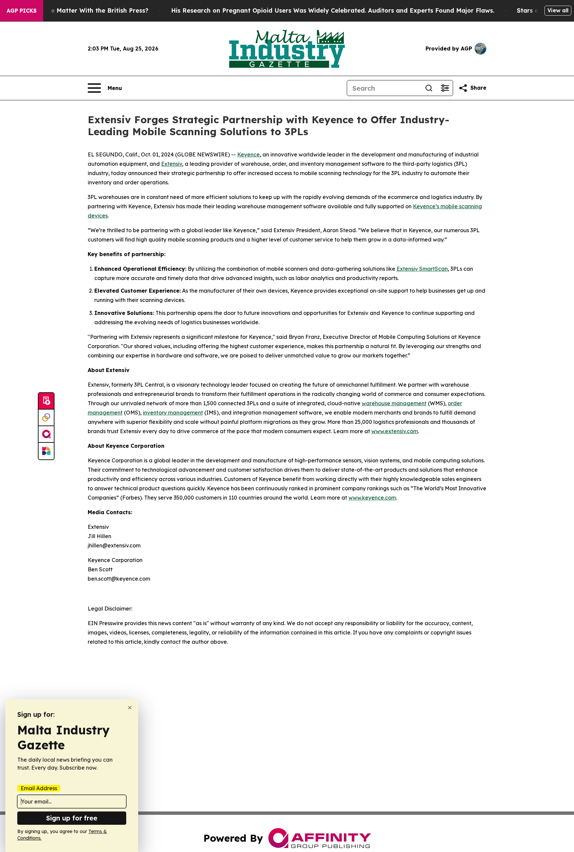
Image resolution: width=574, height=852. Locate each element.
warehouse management (394, 403)
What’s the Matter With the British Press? (85, 10)
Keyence (248, 154)
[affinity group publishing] (46, 434)
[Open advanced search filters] (445, 88)
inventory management (173, 412)
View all (557, 10)
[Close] (130, 708)
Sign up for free (71, 818)
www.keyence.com (372, 497)
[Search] (429, 88)
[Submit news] (46, 401)
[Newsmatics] (46, 451)
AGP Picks (22, 10)
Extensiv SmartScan (422, 268)
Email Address (39, 788)
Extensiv (171, 163)
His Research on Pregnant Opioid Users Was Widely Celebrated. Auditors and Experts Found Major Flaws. (332, 10)
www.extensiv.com (394, 431)
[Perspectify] (46, 418)
